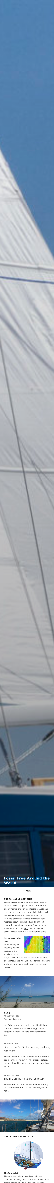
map (12, 961)
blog (26, 928)
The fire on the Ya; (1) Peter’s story (24, 1078)
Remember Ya (12, 1019)
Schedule (29, 961)
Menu (28, 891)
